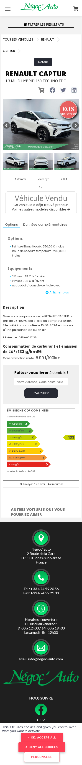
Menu (8, 8)
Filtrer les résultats (45, 24)
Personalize (41, 757)
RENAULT (47, 39)
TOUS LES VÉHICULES (18, 39)
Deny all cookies (43, 747)
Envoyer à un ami (33, 484)
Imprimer (57, 484)
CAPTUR (9, 51)
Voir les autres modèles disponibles (39, 209)
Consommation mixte (18, 358)
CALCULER (41, 393)
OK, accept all (43, 737)
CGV (41, 720)
